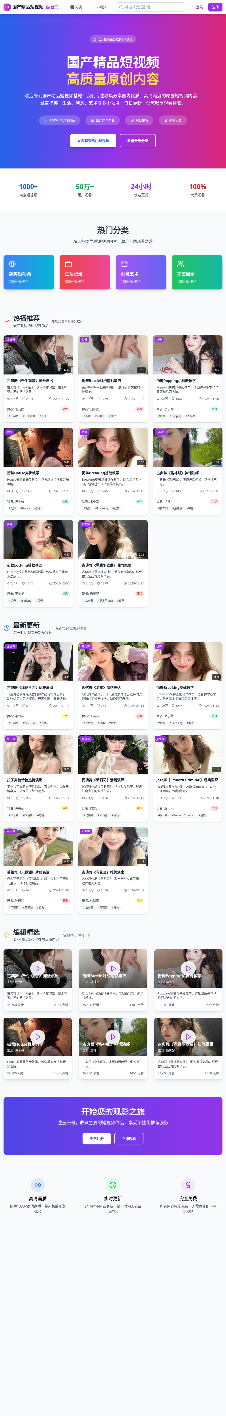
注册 (215, 7)
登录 (199, 7)
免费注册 (97, 1138)
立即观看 (129, 1138)
